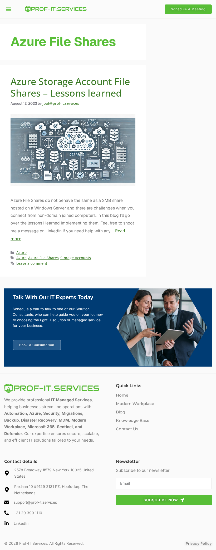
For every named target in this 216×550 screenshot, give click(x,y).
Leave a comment (31, 263)
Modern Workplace (135, 403)
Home (122, 395)
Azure (21, 252)
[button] (8, 9)
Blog (120, 411)
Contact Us (127, 428)
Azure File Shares (43, 257)
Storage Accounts (75, 257)
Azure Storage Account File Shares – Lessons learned (70, 87)
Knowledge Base (132, 420)
